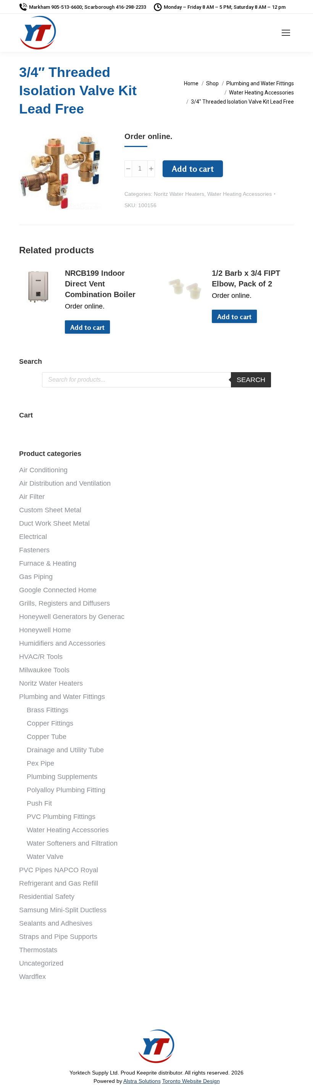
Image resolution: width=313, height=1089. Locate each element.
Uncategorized (41, 963)
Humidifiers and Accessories (62, 643)
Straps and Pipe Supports (58, 936)
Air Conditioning (43, 470)
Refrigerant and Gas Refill (58, 883)
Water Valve (45, 856)
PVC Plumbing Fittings (61, 816)
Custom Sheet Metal (50, 510)
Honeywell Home (45, 630)
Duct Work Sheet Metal (54, 523)
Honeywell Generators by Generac (71, 616)
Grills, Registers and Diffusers (64, 603)
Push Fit (39, 803)
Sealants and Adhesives (55, 923)
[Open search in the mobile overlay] (156, 379)
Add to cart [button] (87, 327)
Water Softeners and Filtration (72, 843)
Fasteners (34, 550)
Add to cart (193, 169)
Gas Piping (36, 576)
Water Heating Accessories (239, 194)
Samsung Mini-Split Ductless (62, 910)
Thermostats (38, 950)
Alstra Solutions (142, 1081)
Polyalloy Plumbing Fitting (66, 790)
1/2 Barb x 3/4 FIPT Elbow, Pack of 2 (246, 278)
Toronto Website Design (191, 1081)
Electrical (33, 537)
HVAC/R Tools (41, 656)
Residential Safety (46, 896)
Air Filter (32, 497)
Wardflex (32, 976)
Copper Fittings (50, 723)
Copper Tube (46, 736)
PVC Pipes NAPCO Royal (58, 870)
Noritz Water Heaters (179, 194)
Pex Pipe (40, 763)
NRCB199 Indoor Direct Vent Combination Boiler (100, 284)
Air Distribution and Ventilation (65, 483)
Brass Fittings (47, 710)
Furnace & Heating (47, 563)
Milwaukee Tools (44, 670)
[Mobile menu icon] (286, 33)
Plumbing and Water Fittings (62, 696)
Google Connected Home (58, 590)
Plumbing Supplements (62, 776)
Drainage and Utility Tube (65, 750)
